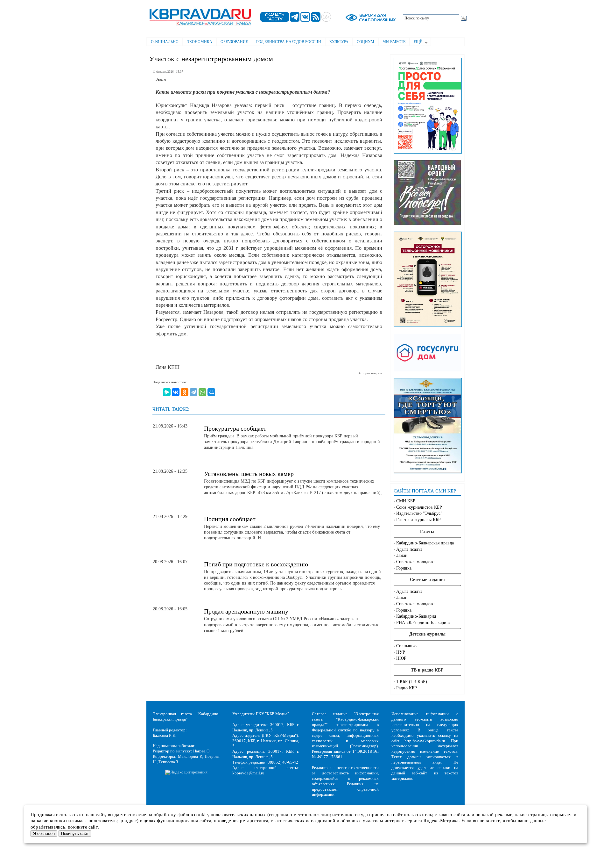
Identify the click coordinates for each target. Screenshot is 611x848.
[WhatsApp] (202, 392)
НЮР (401, 658)
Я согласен (44, 833)
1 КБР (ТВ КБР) (411, 681)
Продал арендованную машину (246, 611)
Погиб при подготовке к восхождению (256, 564)
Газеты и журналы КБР (418, 519)
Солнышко (406, 645)
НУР (400, 652)
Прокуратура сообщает (235, 428)
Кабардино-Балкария (416, 616)
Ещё (416, 42)
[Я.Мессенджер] (167, 392)
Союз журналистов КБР (419, 507)
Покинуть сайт (75, 833)
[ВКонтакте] (175, 392)
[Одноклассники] (184, 392)
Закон (161, 79)
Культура (338, 42)
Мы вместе (394, 42)
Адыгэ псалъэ (409, 549)
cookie (201, 814)
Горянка (403, 568)
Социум (365, 42)
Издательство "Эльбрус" (419, 513)
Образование (234, 42)
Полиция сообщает (230, 518)
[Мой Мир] (211, 392)
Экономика (199, 42)
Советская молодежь (415, 561)
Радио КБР (406, 688)
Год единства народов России (288, 42)
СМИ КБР (405, 501)
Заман (402, 555)
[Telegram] (193, 392)
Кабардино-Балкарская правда (425, 543)
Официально (165, 42)
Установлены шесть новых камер (249, 473)
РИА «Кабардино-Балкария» (423, 622)
